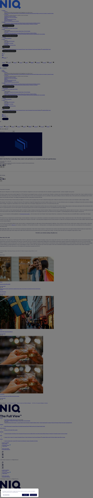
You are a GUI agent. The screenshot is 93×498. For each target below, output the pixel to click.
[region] (20, 493)
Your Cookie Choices (6, 494)
